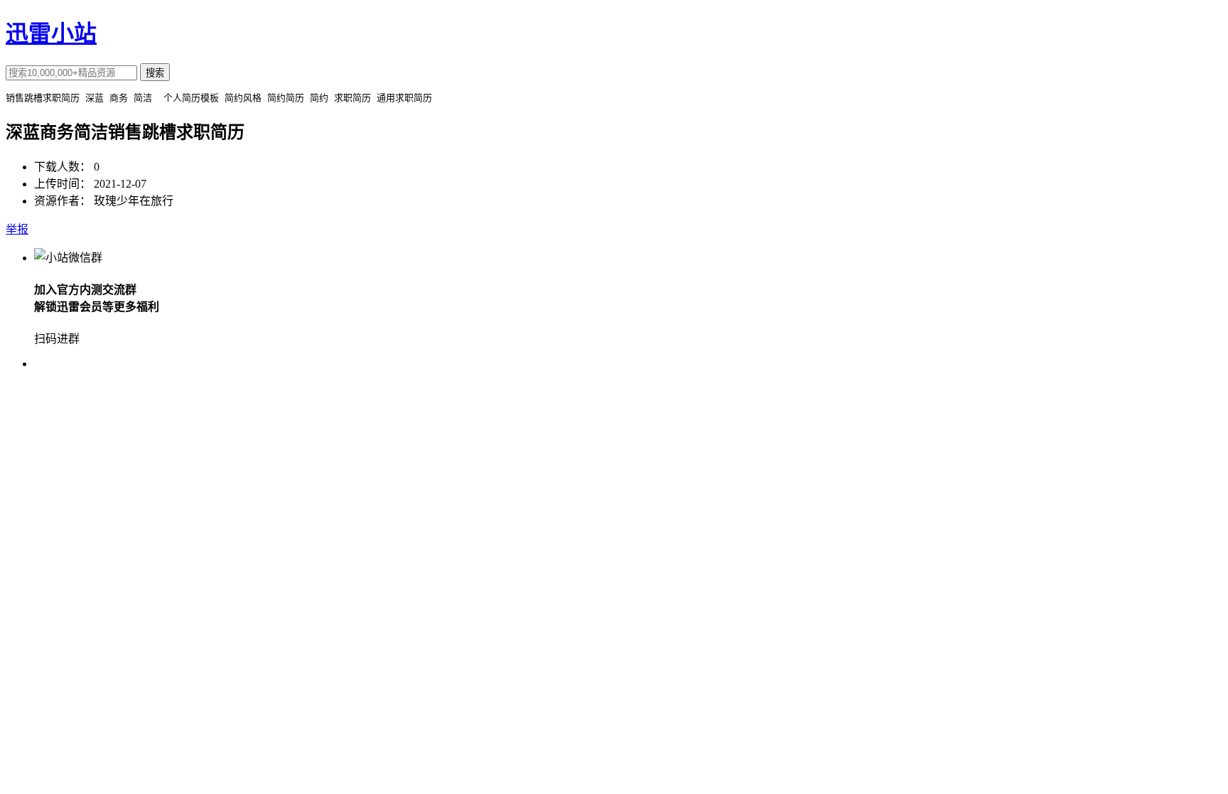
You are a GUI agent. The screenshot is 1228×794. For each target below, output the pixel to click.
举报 (17, 229)
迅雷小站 (51, 33)
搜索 (155, 73)
